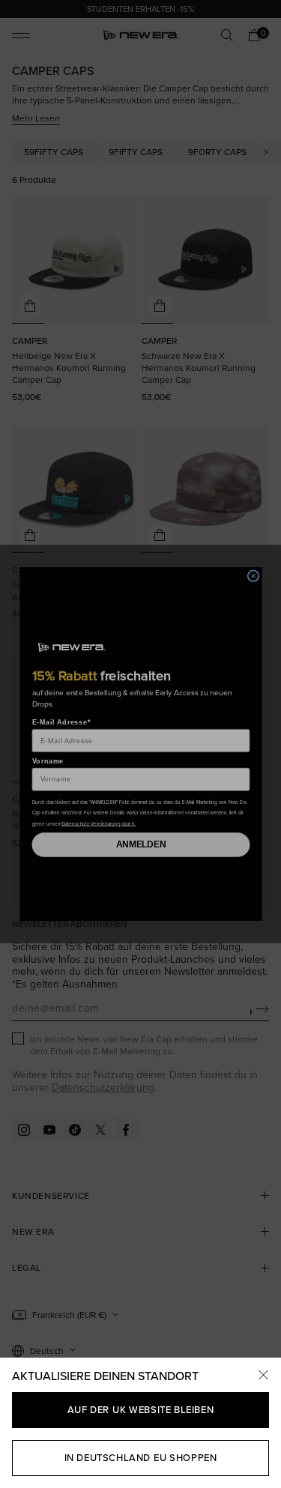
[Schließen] (263, 1376)
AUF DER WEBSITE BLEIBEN (140, 1409)
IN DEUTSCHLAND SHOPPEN (140, 1457)
